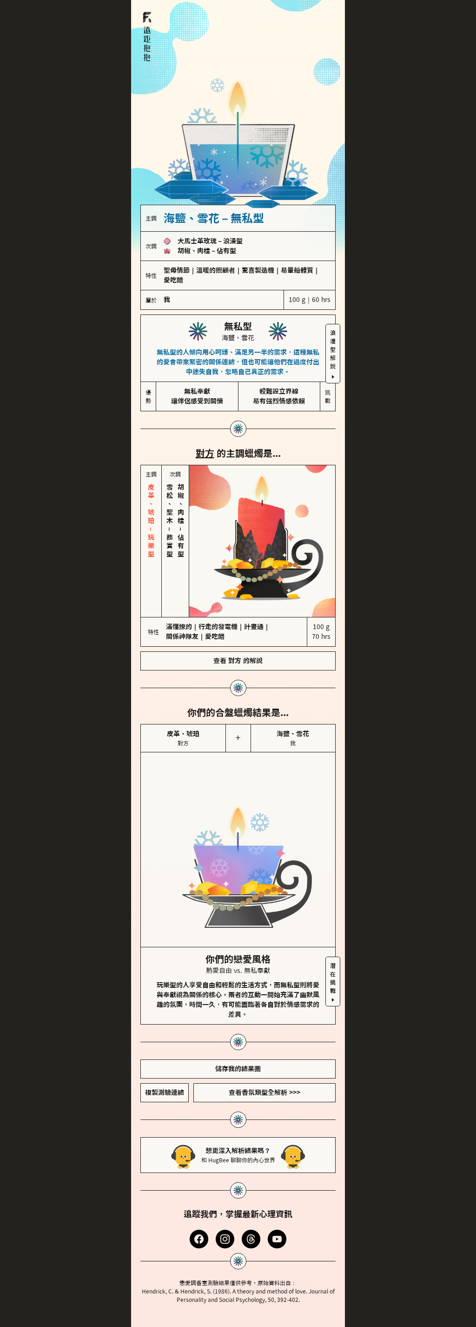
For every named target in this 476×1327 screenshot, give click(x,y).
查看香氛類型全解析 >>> (264, 1053)
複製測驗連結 (164, 1053)
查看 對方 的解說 (238, 621)
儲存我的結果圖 (238, 1029)
